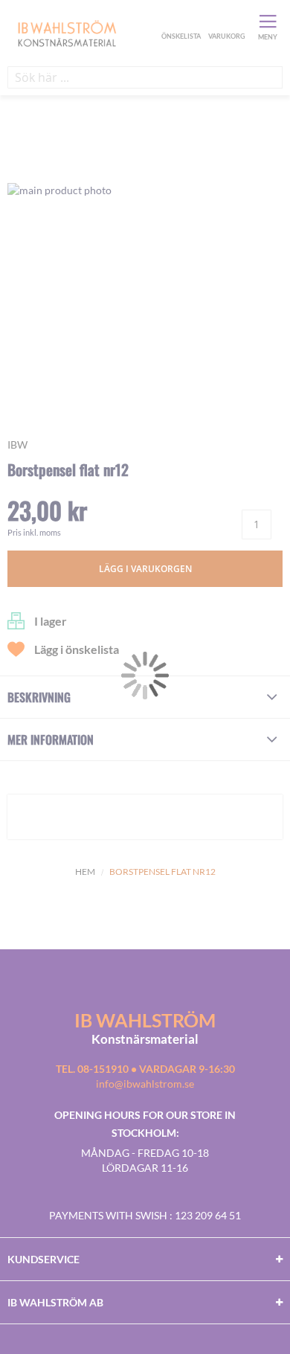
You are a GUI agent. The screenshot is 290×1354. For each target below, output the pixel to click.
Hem (85, 871)
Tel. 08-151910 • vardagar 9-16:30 (145, 1068)
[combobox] (145, 77)
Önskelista (179, 21)
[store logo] (82, 32)
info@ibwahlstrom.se (145, 1083)
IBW (17, 444)
